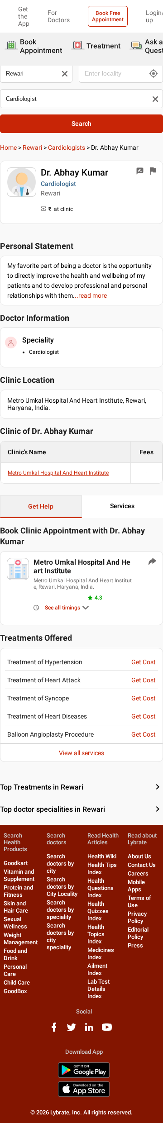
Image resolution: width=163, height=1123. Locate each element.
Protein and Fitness (18, 891)
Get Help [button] (40, 506)
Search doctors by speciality (60, 909)
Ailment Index (97, 969)
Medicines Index (100, 954)
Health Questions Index (100, 888)
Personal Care (15, 970)
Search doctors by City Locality (62, 886)
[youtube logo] (106, 1030)
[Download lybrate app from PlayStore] (84, 1076)
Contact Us (142, 864)
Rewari (32, 147)
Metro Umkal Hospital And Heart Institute (58, 473)
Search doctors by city (60, 863)
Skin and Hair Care (16, 907)
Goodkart (16, 863)
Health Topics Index (96, 934)
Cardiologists (66, 147)
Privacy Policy (137, 917)
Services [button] (122, 505)
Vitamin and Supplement (19, 875)
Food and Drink (15, 954)
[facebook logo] (53, 1030)
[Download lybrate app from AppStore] (84, 1095)
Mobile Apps (136, 886)
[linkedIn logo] (89, 1030)
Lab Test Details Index (98, 988)
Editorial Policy (138, 933)
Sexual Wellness (15, 923)
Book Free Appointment (108, 16)
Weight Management (21, 939)
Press (135, 945)
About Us (139, 856)
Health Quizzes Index (98, 911)
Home (8, 147)
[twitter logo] (71, 1030)
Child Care (17, 982)
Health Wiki (101, 856)
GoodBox (15, 991)
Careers (138, 873)
